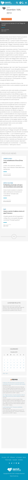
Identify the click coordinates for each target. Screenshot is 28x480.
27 (17, 367)
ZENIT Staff (3, 30)
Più (14, 236)
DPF (8, 457)
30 (4, 370)
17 (7, 365)
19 (14, 365)
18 (10, 365)
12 (14, 362)
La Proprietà (19, 457)
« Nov (4, 373)
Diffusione (12, 457)
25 (10, 367)
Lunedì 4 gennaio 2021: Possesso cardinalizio (12, 407)
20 (17, 365)
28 (20, 367)
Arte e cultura (8, 183)
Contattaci (20, 459)
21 (20, 365)
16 (4, 365)
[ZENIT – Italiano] (8, 2)
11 (10, 362)
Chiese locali (7, 158)
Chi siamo (4, 457)
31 (7, 370)
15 (23, 362)
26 (14, 367)
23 (4, 367)
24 (7, 367)
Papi (4, 209)
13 (17, 362)
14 (20, 362)
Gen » (7, 373)
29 (23, 367)
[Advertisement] (14, 256)
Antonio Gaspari (7, 175)
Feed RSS (15, 379)
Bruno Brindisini (7, 201)
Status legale (8, 459)
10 (7, 362)
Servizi (24, 457)
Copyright (14, 459)
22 (23, 365)
